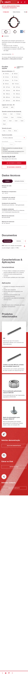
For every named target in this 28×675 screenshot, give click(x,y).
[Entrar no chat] (9, 673)
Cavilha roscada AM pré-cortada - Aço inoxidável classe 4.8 (13, 365)
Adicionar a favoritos (15, 167)
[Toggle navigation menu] (2, 2)
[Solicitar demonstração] (5, 673)
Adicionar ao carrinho (14, 163)
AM (4, 338)
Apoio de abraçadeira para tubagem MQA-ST (11, 418)
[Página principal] (7, 2)
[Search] (24, 2)
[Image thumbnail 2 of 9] (15, 32)
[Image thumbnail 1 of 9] (6, 32)
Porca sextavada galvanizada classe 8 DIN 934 (12, 391)
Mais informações (6, 54)
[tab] (6, 12)
